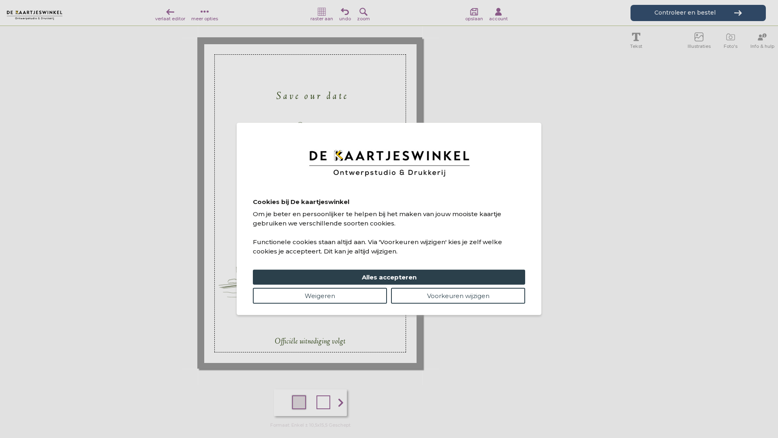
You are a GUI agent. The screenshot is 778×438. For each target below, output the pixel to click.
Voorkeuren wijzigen (458, 296)
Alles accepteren (389, 277)
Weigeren (320, 296)
